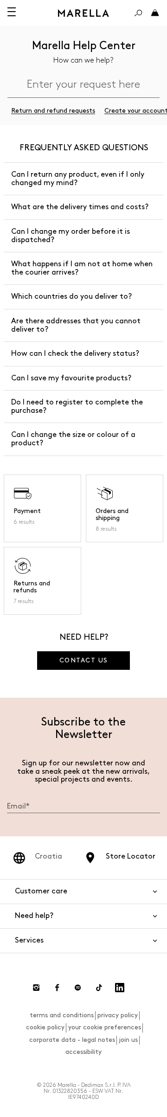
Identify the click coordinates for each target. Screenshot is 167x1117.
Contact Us (83, 660)
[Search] (138, 13)
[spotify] (78, 987)
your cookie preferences (104, 1027)
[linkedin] (119, 987)
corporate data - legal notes (72, 1040)
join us (128, 1040)
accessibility (83, 1052)
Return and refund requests (53, 111)
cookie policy (45, 1027)
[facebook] (57, 987)
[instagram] (36, 987)
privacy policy (117, 1015)
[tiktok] (98, 987)
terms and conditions (62, 1015)
